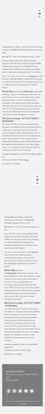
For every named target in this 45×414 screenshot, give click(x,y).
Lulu (26, 159)
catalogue (32, 75)
